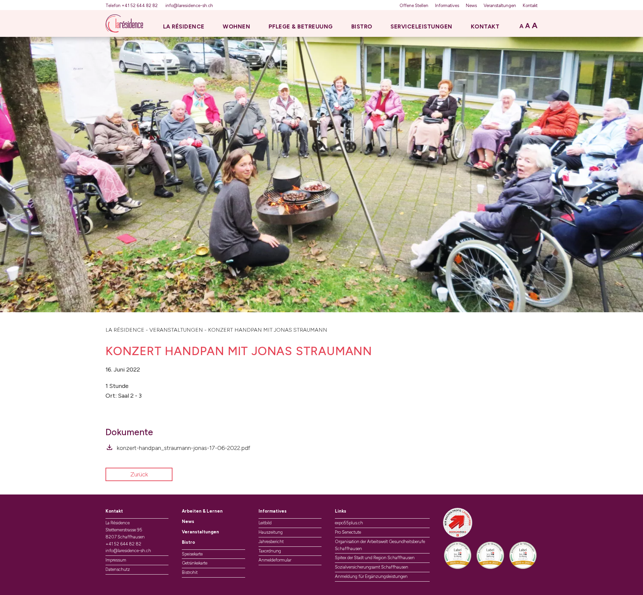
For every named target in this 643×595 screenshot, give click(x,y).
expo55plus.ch (349, 522)
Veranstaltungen (500, 5)
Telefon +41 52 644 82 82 (132, 5)
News (471, 5)
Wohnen (236, 26)
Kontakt (530, 5)
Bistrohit (190, 572)
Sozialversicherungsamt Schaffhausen (371, 567)
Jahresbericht (271, 541)
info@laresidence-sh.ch (189, 5)
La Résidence (184, 26)
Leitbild (265, 522)
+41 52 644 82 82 (123, 543)
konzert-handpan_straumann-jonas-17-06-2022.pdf (183, 448)
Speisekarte (192, 553)
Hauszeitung (271, 532)
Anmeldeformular (275, 560)
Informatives (447, 5)
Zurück (139, 474)
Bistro (361, 26)
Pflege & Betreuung (301, 26)
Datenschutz (117, 569)
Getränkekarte (194, 563)
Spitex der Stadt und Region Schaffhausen (375, 557)
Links (340, 511)
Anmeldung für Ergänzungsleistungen (371, 576)
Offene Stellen (414, 5)
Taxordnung (270, 550)
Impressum (115, 560)
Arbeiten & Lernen (202, 511)
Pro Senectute (348, 532)
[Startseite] (124, 23)
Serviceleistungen (421, 26)
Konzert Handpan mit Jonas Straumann (267, 330)
